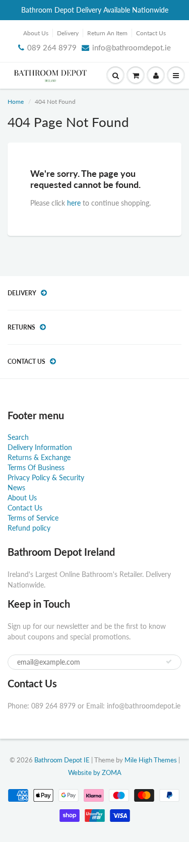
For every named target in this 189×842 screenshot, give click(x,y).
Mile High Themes (150, 760)
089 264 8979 (52, 47)
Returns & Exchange (39, 457)
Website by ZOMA (94, 772)
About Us (35, 33)
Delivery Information (40, 447)
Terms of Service (33, 517)
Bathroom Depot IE (62, 760)
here (74, 203)
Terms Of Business (36, 467)
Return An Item (107, 33)
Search (18, 437)
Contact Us (151, 33)
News (16, 487)
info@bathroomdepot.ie (131, 47)
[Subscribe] (168, 662)
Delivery (68, 33)
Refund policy (29, 528)
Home (16, 101)
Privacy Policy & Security (46, 477)
